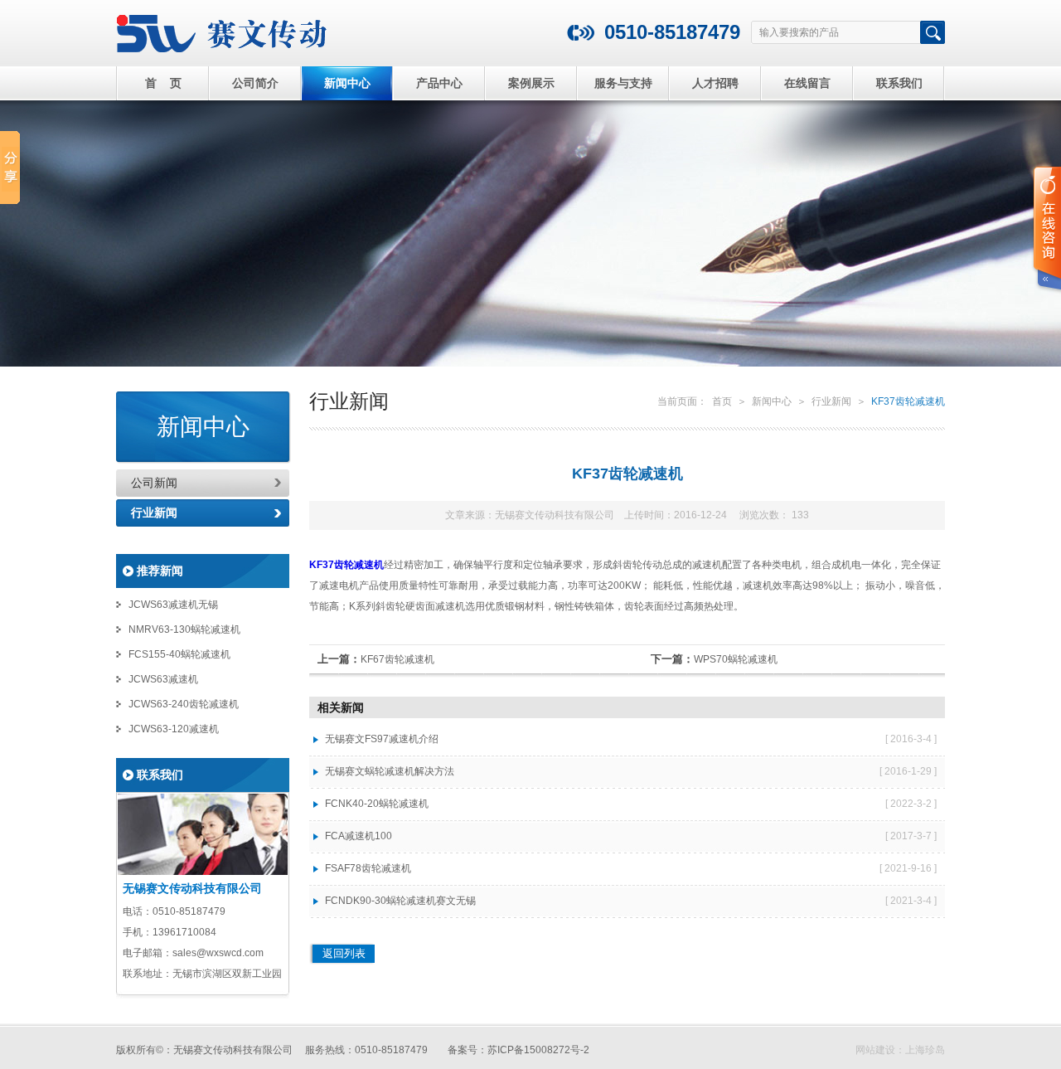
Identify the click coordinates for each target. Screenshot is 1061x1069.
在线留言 (807, 83)
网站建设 (875, 1050)
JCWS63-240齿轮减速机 (183, 704)
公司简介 (255, 83)
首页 (722, 401)
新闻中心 (347, 83)
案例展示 (531, 83)
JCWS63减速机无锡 (173, 604)
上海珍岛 (925, 1050)
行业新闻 (154, 512)
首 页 (163, 83)
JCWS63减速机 (163, 679)
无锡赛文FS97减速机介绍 (381, 739)
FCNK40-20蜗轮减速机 (377, 803)
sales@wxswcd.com (218, 953)
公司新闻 (154, 482)
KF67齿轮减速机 (397, 659)
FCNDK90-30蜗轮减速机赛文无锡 (400, 900)
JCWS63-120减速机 (173, 729)
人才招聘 (715, 83)
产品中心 (439, 83)
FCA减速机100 (358, 836)
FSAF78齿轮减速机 (368, 868)
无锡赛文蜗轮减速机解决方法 (389, 771)
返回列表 (344, 953)
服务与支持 (623, 83)
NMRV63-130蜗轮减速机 (184, 629)
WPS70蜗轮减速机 (736, 659)
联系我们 (899, 83)
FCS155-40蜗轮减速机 (179, 654)
